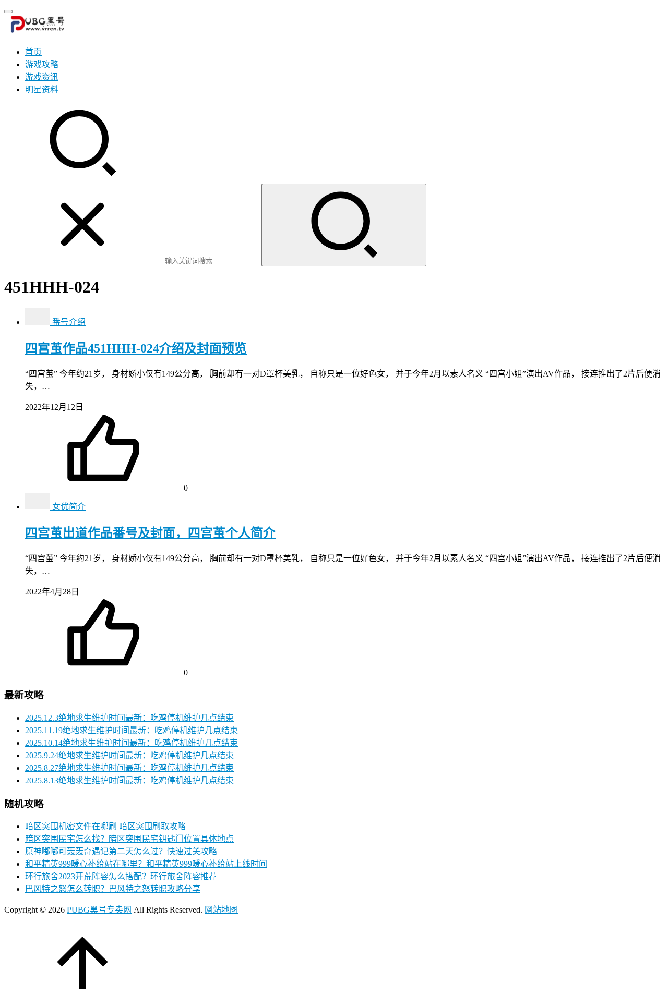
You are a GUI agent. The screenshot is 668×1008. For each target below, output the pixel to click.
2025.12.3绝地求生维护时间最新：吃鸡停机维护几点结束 (129, 717)
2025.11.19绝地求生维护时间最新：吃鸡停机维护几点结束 (131, 730)
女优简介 (69, 506)
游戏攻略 (41, 64)
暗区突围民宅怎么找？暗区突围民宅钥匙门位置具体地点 (129, 838)
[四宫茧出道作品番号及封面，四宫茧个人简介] (38, 506)
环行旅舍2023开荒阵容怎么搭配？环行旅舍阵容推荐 (121, 876)
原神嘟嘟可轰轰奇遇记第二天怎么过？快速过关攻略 (121, 851)
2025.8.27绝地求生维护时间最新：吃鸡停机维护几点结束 (129, 767)
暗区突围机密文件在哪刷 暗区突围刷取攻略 (105, 826)
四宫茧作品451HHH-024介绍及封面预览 (136, 348)
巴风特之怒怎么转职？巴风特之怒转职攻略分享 (112, 888)
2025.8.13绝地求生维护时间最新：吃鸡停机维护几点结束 (129, 780)
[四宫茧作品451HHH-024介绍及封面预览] (38, 322)
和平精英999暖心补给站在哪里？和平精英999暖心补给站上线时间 (146, 863)
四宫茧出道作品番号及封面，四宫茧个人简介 (150, 533)
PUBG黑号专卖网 (99, 909)
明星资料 (41, 89)
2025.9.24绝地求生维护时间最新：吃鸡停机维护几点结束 (129, 755)
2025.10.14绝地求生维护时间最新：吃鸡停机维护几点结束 (131, 742)
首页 (33, 51)
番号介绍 (69, 322)
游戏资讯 (41, 76)
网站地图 (221, 909)
